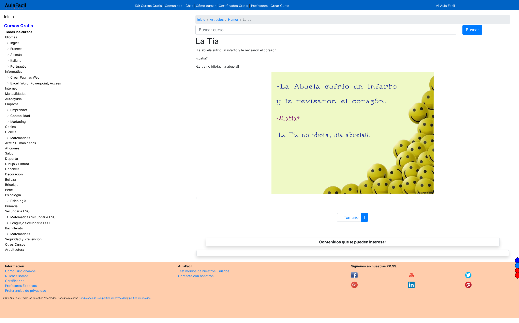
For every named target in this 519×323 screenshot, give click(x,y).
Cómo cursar (206, 6)
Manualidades (15, 94)
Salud (9, 153)
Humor (233, 19)
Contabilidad (20, 116)
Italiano (15, 60)
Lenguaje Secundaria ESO (30, 223)
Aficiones (12, 148)
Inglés (14, 43)
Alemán (16, 55)
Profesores (259, 6)
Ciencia (10, 132)
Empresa (11, 104)
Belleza (10, 179)
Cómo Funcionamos (20, 271)
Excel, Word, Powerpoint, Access (35, 83)
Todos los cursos (18, 32)
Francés (16, 49)
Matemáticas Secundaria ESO (33, 217)
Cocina (10, 127)
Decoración (14, 174)
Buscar (472, 29)
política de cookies (139, 297)
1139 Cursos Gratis (148, 6)
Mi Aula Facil (445, 6)
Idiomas (11, 37)
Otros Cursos (15, 244)
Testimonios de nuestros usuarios (203, 271)
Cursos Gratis (18, 25)
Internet (11, 88)
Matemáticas (20, 138)
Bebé (9, 190)
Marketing (18, 122)
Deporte (11, 159)
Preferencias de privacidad (25, 290)
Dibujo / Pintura (17, 164)
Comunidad (173, 6)
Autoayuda (13, 99)
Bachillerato (14, 228)
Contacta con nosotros (195, 276)
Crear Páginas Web (25, 77)
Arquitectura (14, 249)
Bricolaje (11, 185)
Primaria (11, 206)
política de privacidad (114, 297)
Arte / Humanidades (20, 143)
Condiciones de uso (90, 297)
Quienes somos (16, 276)
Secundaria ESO (17, 211)
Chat (189, 6)
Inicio (9, 16)
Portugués (18, 66)
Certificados (14, 281)
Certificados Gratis (233, 6)
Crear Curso (280, 6)
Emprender (18, 110)
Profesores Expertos (21, 286)
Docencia (12, 169)
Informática (14, 71)
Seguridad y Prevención (23, 239)
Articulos (217, 19)
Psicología (13, 195)
